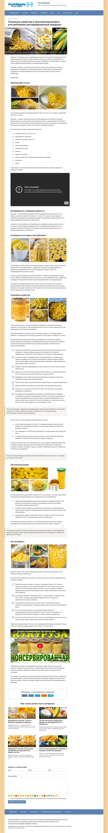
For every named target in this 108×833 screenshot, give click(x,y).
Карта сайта (13, 812)
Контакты (68, 812)
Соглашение (34, 812)
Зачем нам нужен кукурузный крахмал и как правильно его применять (50, 722)
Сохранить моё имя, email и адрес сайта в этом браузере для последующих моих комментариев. (38, 798)
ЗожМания (44, 3)
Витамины (44, 13)
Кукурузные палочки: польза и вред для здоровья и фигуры (20, 721)
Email (30, 770)
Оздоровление (14, 13)
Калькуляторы (67, 13)
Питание (25, 13)
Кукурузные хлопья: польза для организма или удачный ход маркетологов (20, 750)
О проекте (23, 812)
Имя (10, 770)
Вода (52, 13)
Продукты (34, 13)
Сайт (49, 770)
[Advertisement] (87, 47)
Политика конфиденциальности (51, 812)
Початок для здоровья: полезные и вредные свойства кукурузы (53, 749)
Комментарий (12, 776)
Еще (77, 13)
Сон (58, 13)
